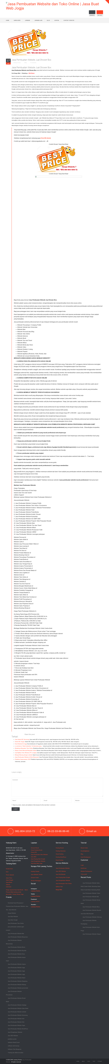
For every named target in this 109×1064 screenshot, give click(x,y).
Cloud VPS (34, 852)
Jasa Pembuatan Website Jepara (17, 964)
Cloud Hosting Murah (36, 850)
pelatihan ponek (12, 1039)
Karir (7, 871)
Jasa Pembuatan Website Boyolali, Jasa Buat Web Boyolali (91, 912)
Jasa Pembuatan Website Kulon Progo (90, 929)
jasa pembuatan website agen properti (15, 928)
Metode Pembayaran (86, 871)
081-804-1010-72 (25, 831)
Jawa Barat (9, 882)
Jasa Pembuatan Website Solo (16, 1018)
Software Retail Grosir (14, 1042)
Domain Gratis (35, 877)
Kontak (56, 20)
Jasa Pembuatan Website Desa (16, 954)
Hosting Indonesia (60, 851)
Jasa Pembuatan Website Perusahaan (14, 993)
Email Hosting (59, 860)
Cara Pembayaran (86, 857)
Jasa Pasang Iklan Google (38, 859)
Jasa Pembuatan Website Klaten (16, 977)
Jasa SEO (33, 856)
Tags (94, 1061)
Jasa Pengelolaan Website (15, 1032)
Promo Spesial (10, 875)
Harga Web (17, 20)
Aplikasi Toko (59, 886)
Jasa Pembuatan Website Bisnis (16, 947)
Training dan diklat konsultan (15, 1052)
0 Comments (33, 62)
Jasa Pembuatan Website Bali (16, 933)
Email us (91, 831)
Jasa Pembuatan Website (63, 868)
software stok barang (13, 1045)
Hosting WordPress (61, 857)
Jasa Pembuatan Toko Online (16, 923)
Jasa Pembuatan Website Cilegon (92, 934)
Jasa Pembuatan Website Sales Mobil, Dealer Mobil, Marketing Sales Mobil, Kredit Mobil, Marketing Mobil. (90, 886)
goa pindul (9, 894)
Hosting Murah (60, 848)
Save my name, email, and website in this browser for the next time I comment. (34, 805)
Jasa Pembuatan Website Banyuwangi (14, 942)
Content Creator (69, 20)
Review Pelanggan (36, 880)
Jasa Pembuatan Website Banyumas (18, 937)
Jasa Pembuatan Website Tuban (91, 893)
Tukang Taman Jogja (18, 894)
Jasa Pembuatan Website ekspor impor (16, 959)
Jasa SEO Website (13, 1035)
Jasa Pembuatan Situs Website (39, 854)
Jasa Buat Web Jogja (36, 863)
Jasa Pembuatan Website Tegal (16, 1025)
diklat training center (15, 892)
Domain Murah (35, 848)
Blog (48, 20)
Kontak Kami (9, 868)
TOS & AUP (84, 874)
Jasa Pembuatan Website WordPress (18, 1028)
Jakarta (8, 884)
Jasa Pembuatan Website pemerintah (18, 988)
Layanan (27, 20)
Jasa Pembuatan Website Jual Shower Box (31, 60)
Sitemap (100, 1061)
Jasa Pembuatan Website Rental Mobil (15, 999)
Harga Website (12, 913)
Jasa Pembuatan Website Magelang (17, 981)
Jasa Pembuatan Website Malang (17, 984)
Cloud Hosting (59, 854)
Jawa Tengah (9, 880)
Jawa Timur (9, 878)
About (83, 1061)
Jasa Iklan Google (13, 920)
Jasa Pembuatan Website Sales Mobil (18, 1008)
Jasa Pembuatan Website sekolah (17, 1011)
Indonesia (8, 886)
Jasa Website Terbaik (36, 874)
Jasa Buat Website (13, 916)
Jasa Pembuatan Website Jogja (16, 967)
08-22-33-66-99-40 (58, 831)
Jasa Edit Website (60, 874)
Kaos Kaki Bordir (18, 889)
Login (82, 865)
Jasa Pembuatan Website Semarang (18, 1015)
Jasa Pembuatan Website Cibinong (92, 917)
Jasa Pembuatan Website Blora (91, 906)
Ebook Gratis (84, 848)
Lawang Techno (17, 62)
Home (7, 20)
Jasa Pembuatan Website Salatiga (17, 1005)
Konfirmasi (83, 868)
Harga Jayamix (10, 889)
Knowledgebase (85, 851)
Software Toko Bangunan (14, 1049)
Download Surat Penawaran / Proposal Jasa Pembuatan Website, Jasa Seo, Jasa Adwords (17, 906)
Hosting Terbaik (35, 871)
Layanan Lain (38, 20)
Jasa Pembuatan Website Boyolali (17, 950)
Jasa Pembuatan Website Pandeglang (88, 922)
